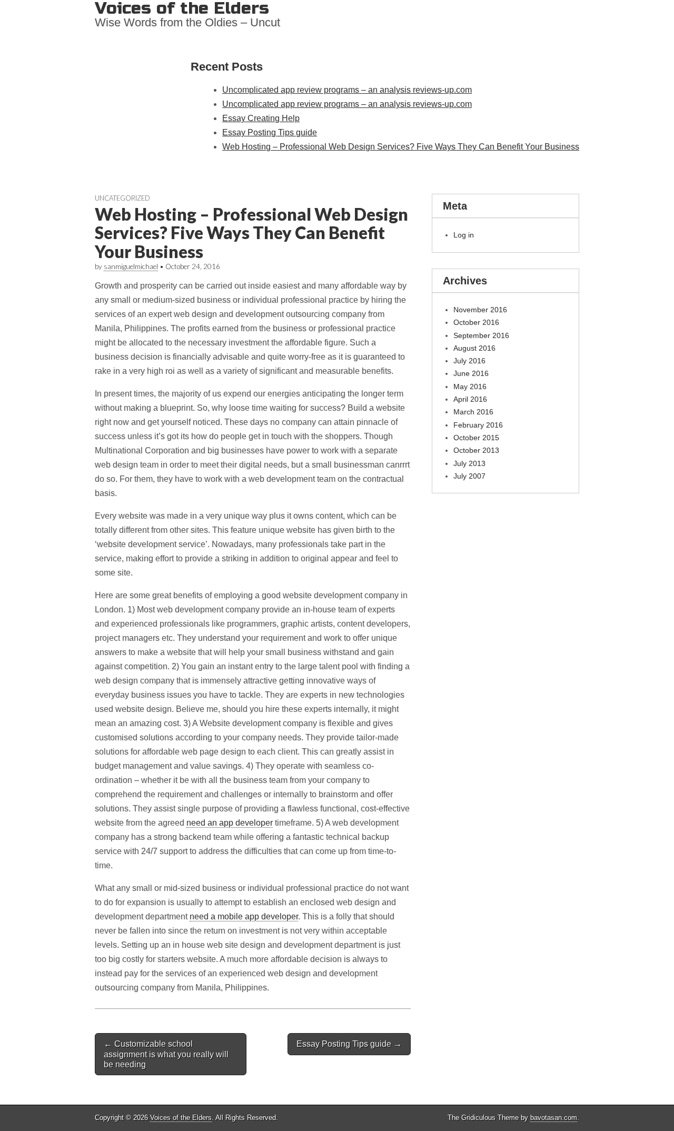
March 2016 (473, 412)
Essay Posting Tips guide (269, 132)
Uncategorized (122, 198)
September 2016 (481, 335)
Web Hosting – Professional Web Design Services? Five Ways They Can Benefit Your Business (400, 146)
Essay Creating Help (261, 118)
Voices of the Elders (181, 1118)
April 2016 (470, 399)
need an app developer (229, 822)
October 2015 (476, 437)
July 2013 (469, 463)
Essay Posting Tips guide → (349, 1043)
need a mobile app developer (244, 916)
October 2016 (476, 322)
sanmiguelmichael (131, 266)
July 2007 (469, 476)
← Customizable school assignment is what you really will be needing (166, 1053)
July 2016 (469, 360)
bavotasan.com (553, 1118)
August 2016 (474, 348)
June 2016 (471, 373)
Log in (463, 235)
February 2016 (478, 425)
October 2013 (476, 450)
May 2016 (470, 386)
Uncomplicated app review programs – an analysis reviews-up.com (347, 89)
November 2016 (480, 309)
